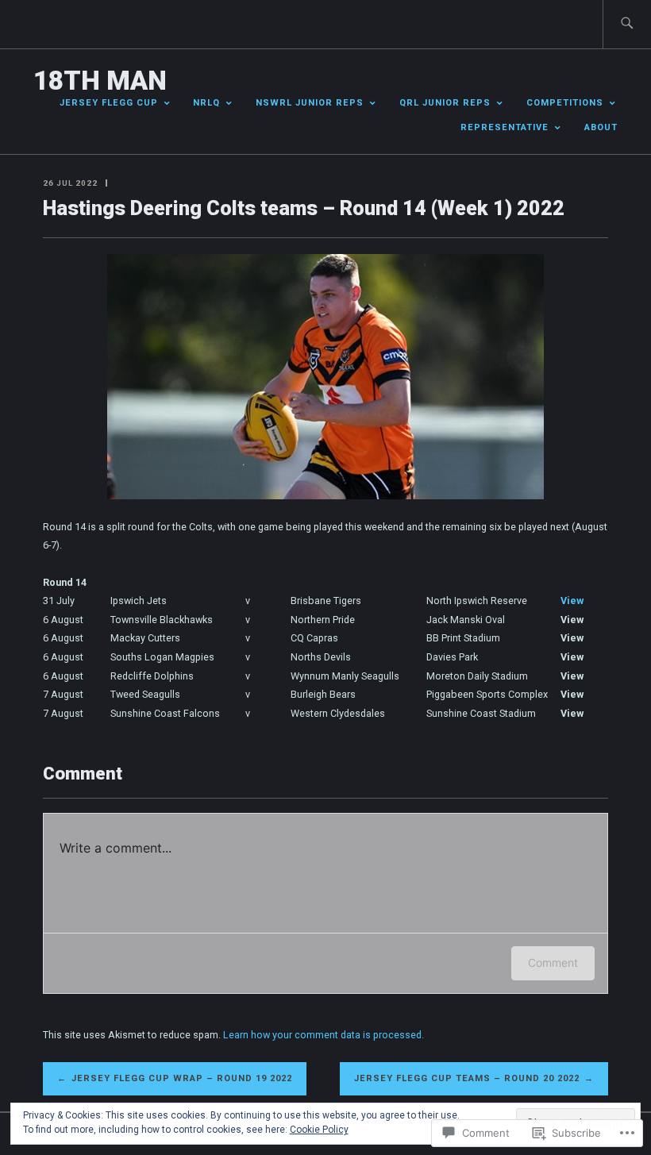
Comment (553, 962)
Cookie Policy (319, 1129)
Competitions (564, 103)
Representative (504, 127)
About (601, 127)
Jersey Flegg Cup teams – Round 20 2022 (467, 1078)
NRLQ (206, 103)
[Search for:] (627, 24)
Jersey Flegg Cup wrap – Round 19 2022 (181, 1078)
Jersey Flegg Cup (109, 103)
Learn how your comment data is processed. (323, 1035)
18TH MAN (100, 80)
